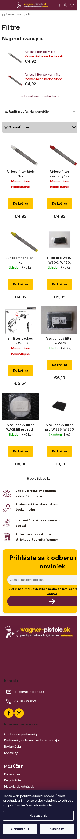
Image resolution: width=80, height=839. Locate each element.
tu (50, 805)
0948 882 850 (25, 701)
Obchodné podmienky (21, 734)
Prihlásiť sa (12, 774)
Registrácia (12, 780)
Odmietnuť (20, 829)
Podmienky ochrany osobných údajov (32, 740)
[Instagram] (19, 713)
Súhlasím (57, 829)
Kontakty (11, 753)
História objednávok (19, 786)
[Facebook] (9, 713)
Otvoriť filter (19, 127)
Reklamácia (12, 746)
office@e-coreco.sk (29, 692)
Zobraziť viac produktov (39, 96)
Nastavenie (38, 815)
